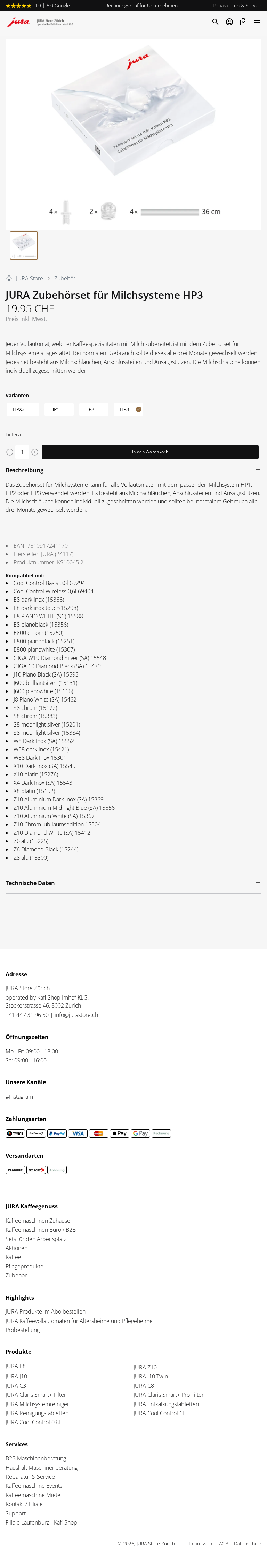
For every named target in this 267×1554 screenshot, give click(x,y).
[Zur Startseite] (42, 24)
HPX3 (19, 409)
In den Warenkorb (150, 452)
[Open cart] (243, 22)
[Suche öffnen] (215, 22)
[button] (133, 134)
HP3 (124, 409)
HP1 (54, 409)
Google (62, 5)
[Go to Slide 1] (24, 245)
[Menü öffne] (257, 21)
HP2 (89, 409)
